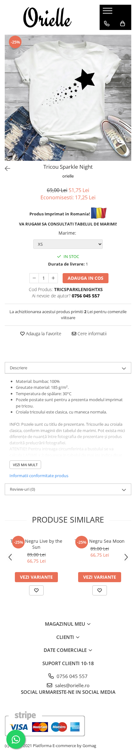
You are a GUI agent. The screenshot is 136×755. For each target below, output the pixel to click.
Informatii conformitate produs (38, 475)
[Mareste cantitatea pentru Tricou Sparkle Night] (53, 278)
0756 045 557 (71, 676)
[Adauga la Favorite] (36, 590)
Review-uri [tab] (22, 489)
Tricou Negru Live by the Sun (36, 544)
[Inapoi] (4, 168)
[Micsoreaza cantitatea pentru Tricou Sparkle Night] (34, 278)
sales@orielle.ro (72, 685)
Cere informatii (91, 334)
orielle (68, 176)
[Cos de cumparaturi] (122, 23)
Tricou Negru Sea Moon (100, 541)
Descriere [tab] (18, 368)
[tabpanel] (68, 98)
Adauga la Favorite (43, 334)
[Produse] (108, 12)
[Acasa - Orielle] (47, 17)
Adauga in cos (85, 278)
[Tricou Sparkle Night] (68, 98)
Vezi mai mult (25, 464)
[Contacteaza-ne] (107, 23)
